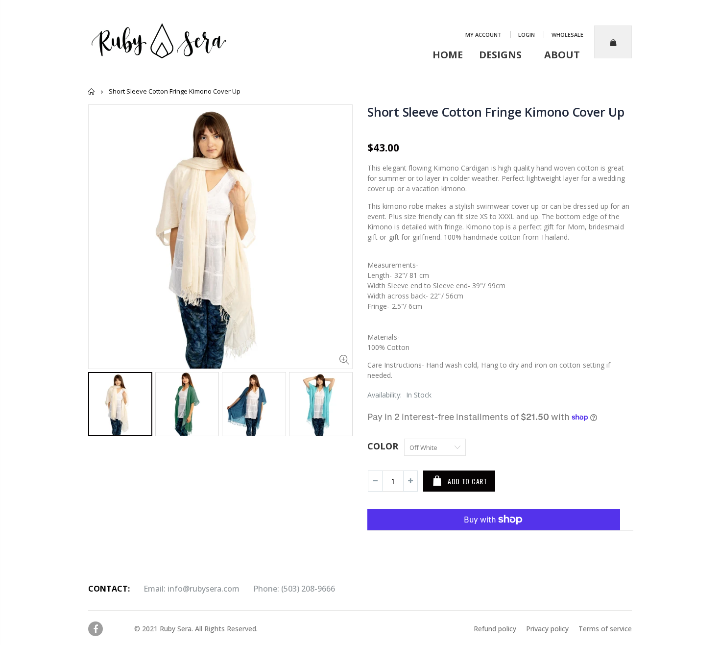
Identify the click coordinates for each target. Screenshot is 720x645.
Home (92, 91)
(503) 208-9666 (308, 588)
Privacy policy (542, 628)
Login (527, 34)
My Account (484, 34)
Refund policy (495, 628)
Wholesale (567, 34)
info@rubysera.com (204, 588)
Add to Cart (467, 481)
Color (382, 446)
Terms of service (600, 628)
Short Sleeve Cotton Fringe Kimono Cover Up (495, 111)
